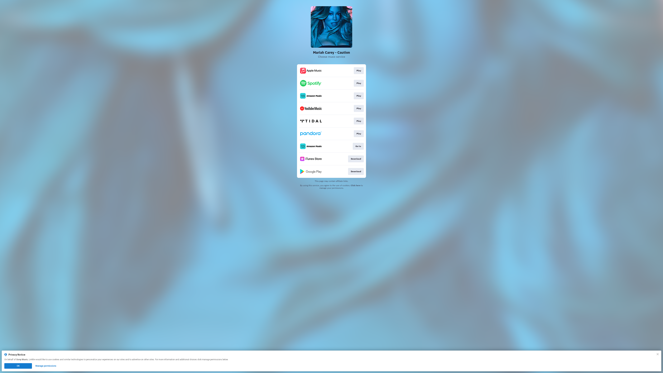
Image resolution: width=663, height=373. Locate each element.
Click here (356, 185)
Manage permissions (45, 366)
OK (18, 366)
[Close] (657, 354)
